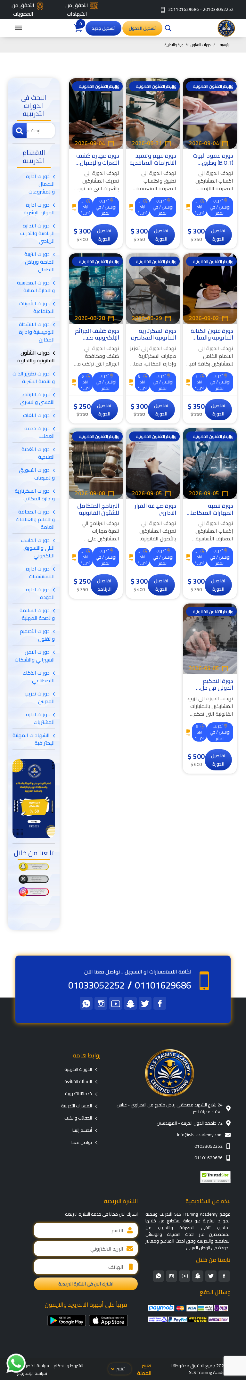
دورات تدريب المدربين (40, 697)
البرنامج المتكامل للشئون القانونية (98, 509)
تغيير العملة (144, 1369)
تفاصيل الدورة (218, 234)
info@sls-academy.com (200, 1134)
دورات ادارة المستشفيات (40, 572)
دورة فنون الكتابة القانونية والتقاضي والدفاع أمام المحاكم (210, 341)
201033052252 (218, 9)
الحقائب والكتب (78, 1118)
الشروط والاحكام (68, 1365)
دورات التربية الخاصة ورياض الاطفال (39, 261)
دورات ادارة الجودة (40, 593)
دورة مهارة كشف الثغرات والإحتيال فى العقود (97, 162)
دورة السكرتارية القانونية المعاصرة (153, 334)
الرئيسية (225, 44)
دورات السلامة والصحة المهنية (37, 614)
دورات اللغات (36, 415)
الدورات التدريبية (78, 1069)
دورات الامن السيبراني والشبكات (35, 655)
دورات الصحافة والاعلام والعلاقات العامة (35, 519)
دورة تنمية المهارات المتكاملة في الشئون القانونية (210, 516)
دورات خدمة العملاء (39, 432)
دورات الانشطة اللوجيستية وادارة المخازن (37, 331)
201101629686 (183, 9)
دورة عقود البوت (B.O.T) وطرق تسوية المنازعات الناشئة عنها (213, 166)
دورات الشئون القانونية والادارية (36, 356)
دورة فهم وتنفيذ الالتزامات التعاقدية (152, 159)
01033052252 (96, 985)
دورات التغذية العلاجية (38, 453)
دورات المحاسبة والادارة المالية (36, 286)
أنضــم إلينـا (82, 1130)
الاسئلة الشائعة (78, 1081)
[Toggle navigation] (18, 28)
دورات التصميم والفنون (37, 635)
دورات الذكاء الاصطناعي (39, 676)
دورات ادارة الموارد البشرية (39, 208)
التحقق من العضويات (23, 9)
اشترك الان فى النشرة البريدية (85, 1284)
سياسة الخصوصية (33, 1365)
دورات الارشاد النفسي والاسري (37, 398)
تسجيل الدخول (142, 28)
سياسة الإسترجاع (32, 1373)
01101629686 (163, 985)
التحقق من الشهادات (76, 9)
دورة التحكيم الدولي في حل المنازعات (216, 688)
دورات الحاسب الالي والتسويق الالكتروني (38, 547)
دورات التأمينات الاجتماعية (37, 307)
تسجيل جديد (103, 28)
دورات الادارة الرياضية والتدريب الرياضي (37, 233)
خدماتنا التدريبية (78, 1093)
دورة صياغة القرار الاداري (155, 509)
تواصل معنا (81, 1142)
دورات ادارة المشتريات (40, 718)
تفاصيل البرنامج (104, 585)
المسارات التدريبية (76, 1106)
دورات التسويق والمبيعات (37, 473)
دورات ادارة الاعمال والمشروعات (40, 183)
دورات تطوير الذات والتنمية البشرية (33, 377)
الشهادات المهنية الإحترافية (33, 739)
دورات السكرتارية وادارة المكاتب (35, 494)
